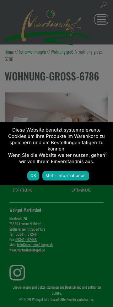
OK (33, 175)
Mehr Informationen (66, 175)
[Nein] (105, 154)
